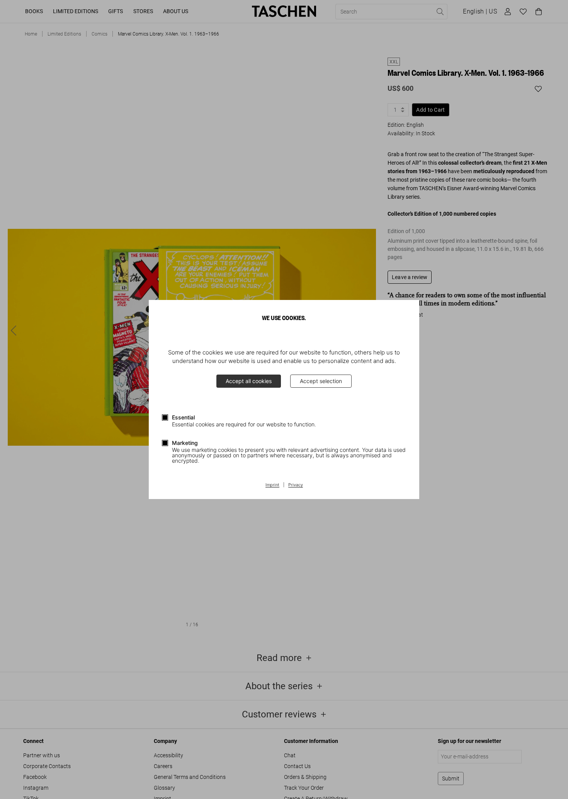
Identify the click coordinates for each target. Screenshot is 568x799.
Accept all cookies (249, 381)
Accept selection (321, 381)
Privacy (295, 485)
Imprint (272, 485)
